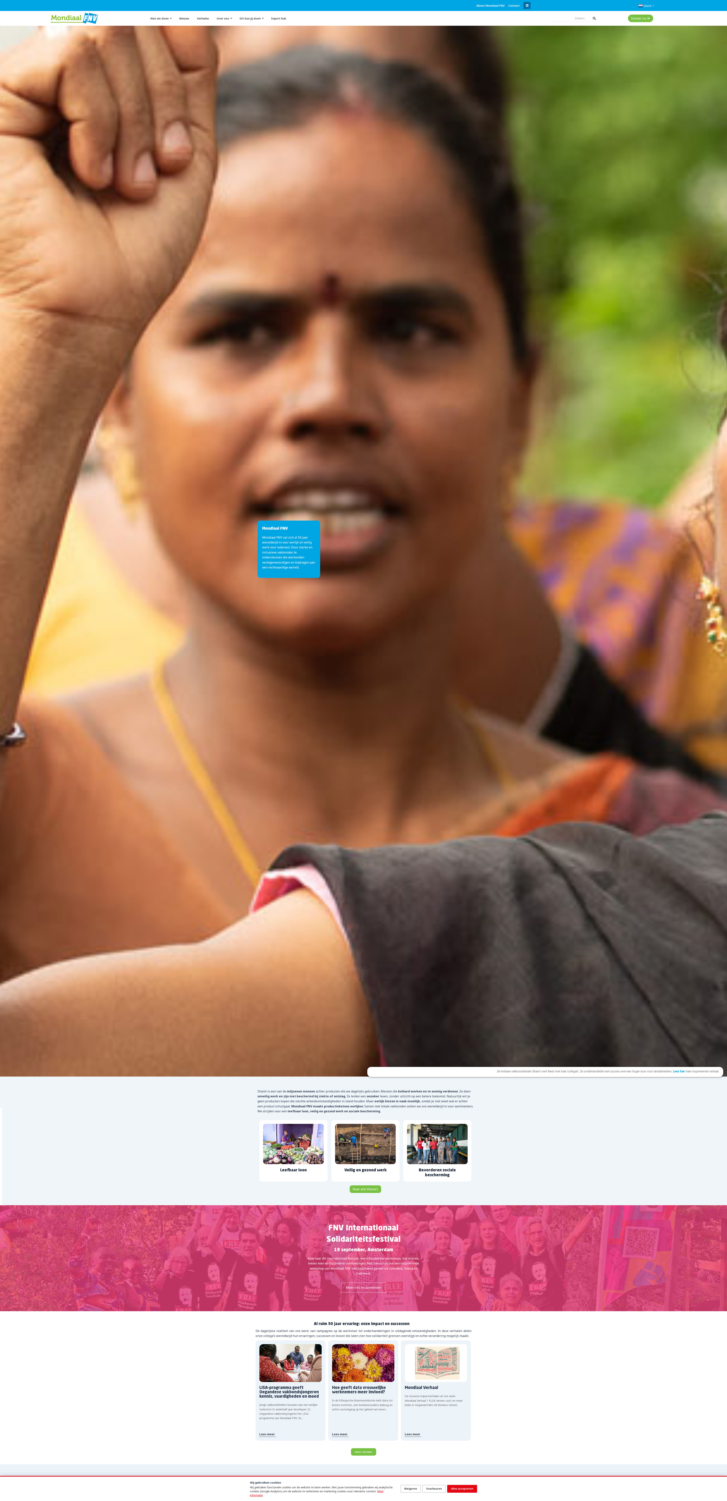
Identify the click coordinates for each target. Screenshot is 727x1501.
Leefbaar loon (293, 1170)
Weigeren (410, 1488)
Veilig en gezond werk (365, 1170)
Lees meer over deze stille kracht (363, 1285)
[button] (527, 5)
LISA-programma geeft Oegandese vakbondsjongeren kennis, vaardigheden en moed (289, 1392)
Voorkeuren (434, 1488)
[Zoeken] (594, 18)
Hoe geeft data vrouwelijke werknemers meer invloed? (359, 1390)
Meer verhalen (363, 1452)
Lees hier (678, 1071)
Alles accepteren (462, 1488)
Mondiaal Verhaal (421, 1388)
